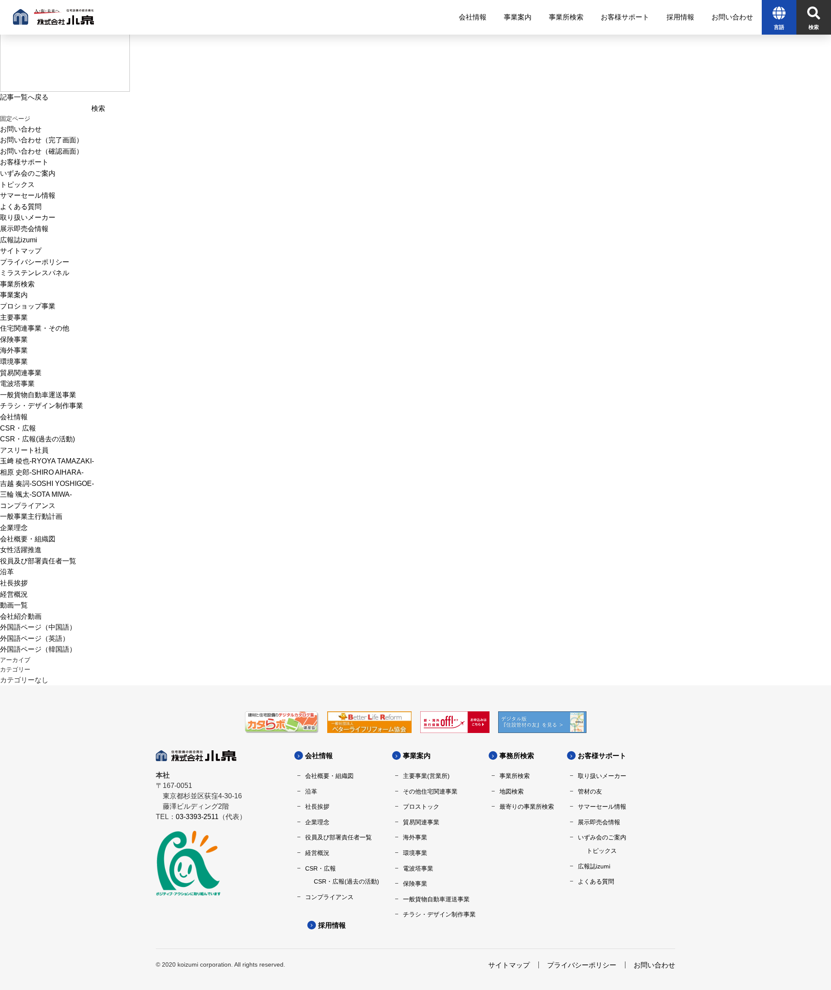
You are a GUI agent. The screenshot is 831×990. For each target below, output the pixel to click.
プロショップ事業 (27, 306)
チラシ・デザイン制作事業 (41, 405)
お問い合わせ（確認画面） (41, 151)
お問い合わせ (21, 129)
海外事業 (14, 350)
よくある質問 (21, 206)
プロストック (421, 806)
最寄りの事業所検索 (526, 806)
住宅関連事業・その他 (34, 328)
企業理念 (14, 527)
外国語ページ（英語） (34, 638)
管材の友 (590, 791)
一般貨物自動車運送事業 (38, 395)
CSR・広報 (18, 428)
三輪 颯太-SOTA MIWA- (36, 494)
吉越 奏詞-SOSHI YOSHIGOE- (47, 483)
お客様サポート (24, 162)
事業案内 (14, 295)
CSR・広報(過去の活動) (37, 439)
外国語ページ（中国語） (38, 627)
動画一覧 (14, 605)
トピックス (17, 184)
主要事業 (14, 317)
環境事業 (14, 361)
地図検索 (511, 791)
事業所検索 (17, 284)
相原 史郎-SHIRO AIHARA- (42, 472)
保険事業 (14, 339)
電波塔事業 (17, 383)
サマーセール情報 (27, 195)
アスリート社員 (24, 450)
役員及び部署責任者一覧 (38, 561)
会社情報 (14, 417)
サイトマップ (21, 250)
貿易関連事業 (21, 372)
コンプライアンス (27, 505)
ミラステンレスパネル (34, 272)
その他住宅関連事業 (430, 791)
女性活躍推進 (21, 549)
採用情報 (332, 925)
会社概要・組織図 (27, 539)
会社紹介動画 (21, 616)
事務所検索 (516, 755)
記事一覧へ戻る (24, 97)
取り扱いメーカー (27, 217)
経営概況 (14, 594)
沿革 (7, 571)
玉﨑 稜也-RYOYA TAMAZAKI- (47, 461)
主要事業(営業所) (426, 775)
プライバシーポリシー (34, 262)
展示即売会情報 (24, 228)
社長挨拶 (14, 583)
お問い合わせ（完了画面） (41, 140)
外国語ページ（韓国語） (38, 649)
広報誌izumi (18, 240)
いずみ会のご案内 (27, 173)
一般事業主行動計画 (31, 516)
